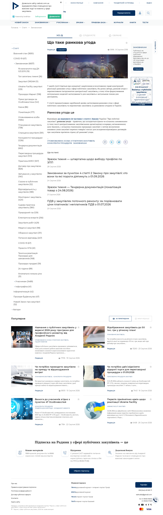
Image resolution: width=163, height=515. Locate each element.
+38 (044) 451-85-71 (145, 490)
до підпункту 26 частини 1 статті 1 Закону (78, 118)
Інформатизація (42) (23, 292)
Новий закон (21, 22)
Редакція (51, 50)
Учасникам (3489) (24, 281)
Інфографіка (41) (23, 286)
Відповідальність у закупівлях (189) (27, 190)
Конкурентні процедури (59, 143)
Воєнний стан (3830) (23, 53)
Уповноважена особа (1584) (28, 118)
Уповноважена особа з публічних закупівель (71, 141)
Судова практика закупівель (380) (26, 206)
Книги (133, 22)
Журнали (118, 22)
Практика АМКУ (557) (28, 161)
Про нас (14, 483)
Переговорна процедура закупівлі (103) (30, 154)
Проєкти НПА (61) (26, 248)
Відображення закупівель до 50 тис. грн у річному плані (126, 329)
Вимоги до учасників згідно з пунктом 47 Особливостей (52, 400)
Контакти (14, 498)
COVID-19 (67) (19, 58)
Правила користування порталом (23, 487)
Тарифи (143, 485)
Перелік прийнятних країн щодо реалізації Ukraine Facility (126, 400)
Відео (149, 3)
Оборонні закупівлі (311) (30, 233)
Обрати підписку (81, 471)
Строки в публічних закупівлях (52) (28, 182)
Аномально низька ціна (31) (30, 275)
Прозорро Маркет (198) (29, 94)
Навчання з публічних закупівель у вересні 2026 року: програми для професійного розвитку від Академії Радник (56, 331)
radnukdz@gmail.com (144, 495)
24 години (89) (25, 269)
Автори (17, 309)
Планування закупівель (115, 334)
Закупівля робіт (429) (28, 223)
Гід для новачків (41, 342)
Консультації (77, 3)
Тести (145, 22)
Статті (24, 27)
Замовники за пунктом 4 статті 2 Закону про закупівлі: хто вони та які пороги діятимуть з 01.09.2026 (87, 175)
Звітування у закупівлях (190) (30, 175)
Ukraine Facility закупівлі (116, 406)
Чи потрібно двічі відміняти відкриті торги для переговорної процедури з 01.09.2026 (126, 369)
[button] (136, 79)
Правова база (98, 22)
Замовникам (41, 22)
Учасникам (62, 22)
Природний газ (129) (28, 212)
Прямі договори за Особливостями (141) (28, 100)
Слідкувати (61, 50)
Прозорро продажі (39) (29, 264)
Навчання (98, 3)
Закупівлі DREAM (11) (28, 81)
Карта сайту (15, 502)
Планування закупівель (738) (30, 126)
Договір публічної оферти (21, 495)
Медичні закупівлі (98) (29, 228)
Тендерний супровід (124, 3)
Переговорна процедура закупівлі (119, 376)
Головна (14, 27)
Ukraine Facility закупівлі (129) (30, 87)
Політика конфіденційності (21, 491)
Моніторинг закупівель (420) (29, 198)
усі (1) (60, 35)
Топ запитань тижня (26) (30, 76)
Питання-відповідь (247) (30, 238)
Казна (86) (23, 107)
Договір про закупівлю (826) (29, 167)
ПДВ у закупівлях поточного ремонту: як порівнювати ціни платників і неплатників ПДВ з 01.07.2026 (84, 202)
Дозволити (54, 16)
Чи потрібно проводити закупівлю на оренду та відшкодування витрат (55, 369)
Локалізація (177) (26, 112)
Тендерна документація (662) (30, 146)
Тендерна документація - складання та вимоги (52, 408)
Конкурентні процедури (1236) (30, 139)
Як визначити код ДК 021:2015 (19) (28, 70)
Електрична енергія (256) (30, 218)
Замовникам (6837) (25, 63)
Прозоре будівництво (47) (26, 297)
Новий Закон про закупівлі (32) (26, 303)
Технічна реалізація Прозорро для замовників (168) (28, 256)
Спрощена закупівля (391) (31, 133)
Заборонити (40, 16)
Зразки (79, 22)
